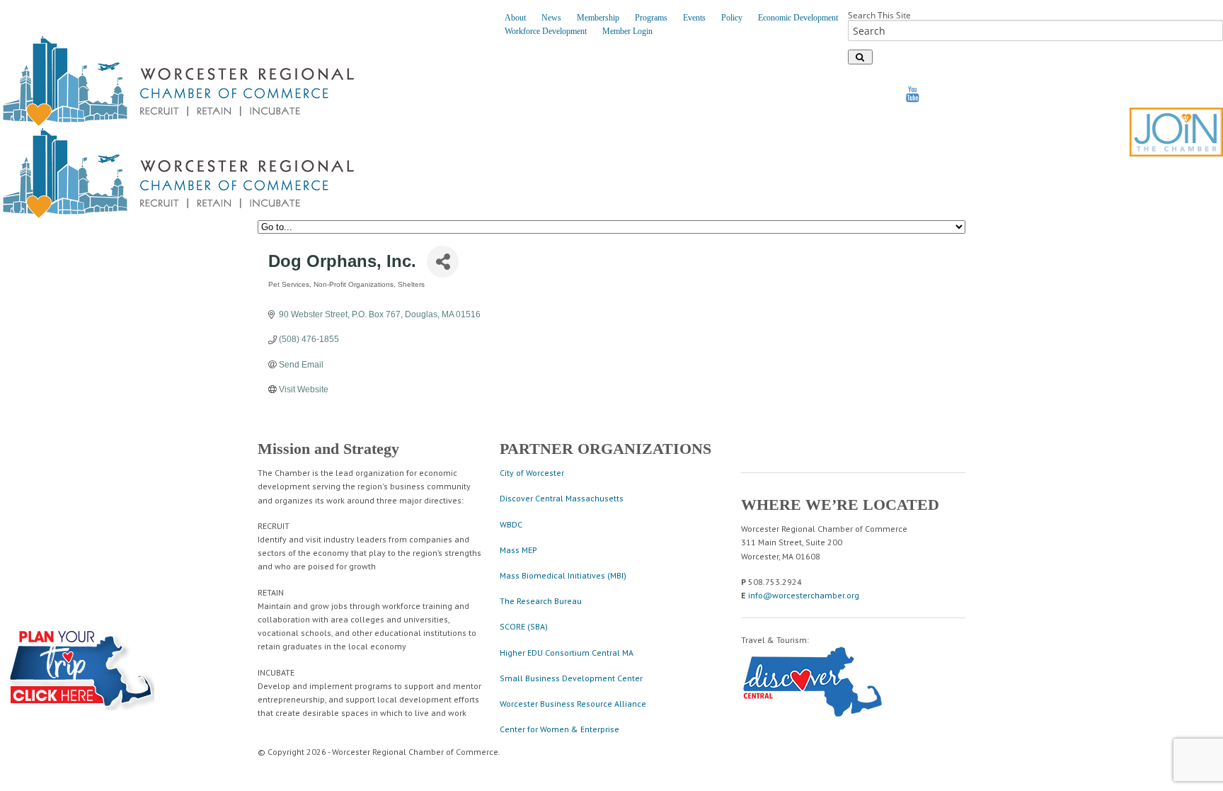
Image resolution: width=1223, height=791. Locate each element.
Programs (651, 18)
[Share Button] (443, 262)
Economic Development (798, 18)
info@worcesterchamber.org (803, 595)
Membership (598, 18)
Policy (731, 18)
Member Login (627, 31)
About (515, 18)
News (551, 18)
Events (694, 18)
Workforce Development (546, 31)
